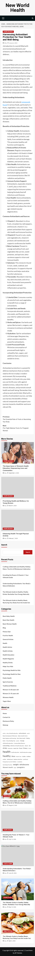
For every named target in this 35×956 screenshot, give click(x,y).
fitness (25, 748)
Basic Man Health (8, 620)
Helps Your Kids (8, 666)
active (4, 733)
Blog (4, 628)
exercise (15, 748)
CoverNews (29, 950)
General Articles (8, 639)
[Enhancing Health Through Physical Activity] (17, 520)
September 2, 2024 (14, 473)
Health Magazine (8, 659)
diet (30, 745)
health (6, 751)
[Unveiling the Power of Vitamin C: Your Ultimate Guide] (17, 821)
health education (15, 752)
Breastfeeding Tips (10, 740)
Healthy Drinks (8, 662)
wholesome (24, 764)
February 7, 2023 (13, 538)
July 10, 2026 (12, 839)
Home (5, 713)
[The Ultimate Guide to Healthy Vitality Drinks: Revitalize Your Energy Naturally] (17, 889)
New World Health (17, 8)
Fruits (29, 748)
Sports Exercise (8, 682)
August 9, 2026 (13, 805)
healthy (7, 755)
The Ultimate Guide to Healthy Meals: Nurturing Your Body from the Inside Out (16, 601)
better (4, 740)
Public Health (7, 678)
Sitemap (5, 725)
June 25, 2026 (13, 873)
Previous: (17, 419)
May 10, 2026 (12, 907)
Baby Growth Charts (23, 735)
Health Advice (7, 647)
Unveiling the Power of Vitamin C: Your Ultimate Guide (16, 576)
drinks (5, 748)
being (28, 738)
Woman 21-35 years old (11, 693)
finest (20, 748)
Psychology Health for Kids (12, 670)
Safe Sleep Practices (7, 764)
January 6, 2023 (13, 43)
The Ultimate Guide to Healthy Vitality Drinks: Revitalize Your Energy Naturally (16, 593)
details (26, 745)
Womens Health (8, 697)
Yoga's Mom (7, 701)
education (10, 748)
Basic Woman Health (10, 624)
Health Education (8, 31)
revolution (19, 761)
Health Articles (8, 651)
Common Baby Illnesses (19, 743)
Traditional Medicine (9, 686)
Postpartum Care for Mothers (10, 761)
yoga (15, 767)
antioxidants (22, 733)
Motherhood (10, 759)
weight (16, 764)
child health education (8, 743)
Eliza (5, 43)
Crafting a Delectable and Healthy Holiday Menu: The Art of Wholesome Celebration (17, 568)
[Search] (32, 18)
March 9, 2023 (13, 505)
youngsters (21, 767)
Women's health (8, 767)
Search (4, 544)
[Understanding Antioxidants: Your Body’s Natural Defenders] (17, 855)
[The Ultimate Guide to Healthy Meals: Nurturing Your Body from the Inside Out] (17, 923)
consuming (6, 745)
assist (28, 733)
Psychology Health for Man (12, 674)
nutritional (25, 759)
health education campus (26, 752)
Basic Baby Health (9, 616)
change (22, 741)
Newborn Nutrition (18, 759)
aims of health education (12, 733)
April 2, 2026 (12, 941)
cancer (17, 740)
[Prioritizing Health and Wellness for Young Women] (17, 487)
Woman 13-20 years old (11, 689)
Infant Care (18, 756)
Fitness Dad (6, 632)
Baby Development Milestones (10, 735)
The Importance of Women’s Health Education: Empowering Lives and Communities (16, 468)
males (24, 756)
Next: (15, 428)
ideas (13, 756)
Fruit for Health (8, 635)
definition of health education (17, 745)
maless (28, 756)
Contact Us (6, 717)
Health (5, 643)
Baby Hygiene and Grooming (9, 738)
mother (4, 759)
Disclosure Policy (8, 721)
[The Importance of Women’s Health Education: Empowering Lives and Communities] (17, 453)
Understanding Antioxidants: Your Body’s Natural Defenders (16, 585)
